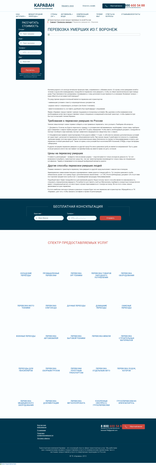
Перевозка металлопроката (76, 402)
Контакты (135, 14)
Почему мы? (99, 15)
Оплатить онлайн (89, 6)
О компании (41, 430)
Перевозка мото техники (26, 307)
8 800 (130, 6)
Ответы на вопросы (110, 15)
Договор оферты (43, 438)
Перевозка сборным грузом (51, 369)
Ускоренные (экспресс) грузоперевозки (101, 403)
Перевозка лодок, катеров (126, 369)
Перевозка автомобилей (51, 337)
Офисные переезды (126, 307)
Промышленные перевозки (51, 274)
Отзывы (124, 14)
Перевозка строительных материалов (126, 338)
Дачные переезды (76, 306)
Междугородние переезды (36, 15)
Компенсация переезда (82, 15)
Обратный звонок (116, 6)
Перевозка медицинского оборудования (26, 403)
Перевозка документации (51, 402)
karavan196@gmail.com (109, 430)
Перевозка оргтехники (76, 274)
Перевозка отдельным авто (101, 369)
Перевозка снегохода (51, 307)
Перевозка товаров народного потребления (101, 275)
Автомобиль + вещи (67, 15)
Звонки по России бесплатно (110, 428)
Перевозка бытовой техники (76, 337)
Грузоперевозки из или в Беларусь (126, 402)
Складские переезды (26, 274)
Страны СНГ (54, 15)
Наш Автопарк (20, 15)
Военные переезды (25, 336)
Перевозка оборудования (126, 274)
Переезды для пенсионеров (26, 369)
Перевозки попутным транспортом (76, 370)
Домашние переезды (101, 307)
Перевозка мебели (101, 336)
